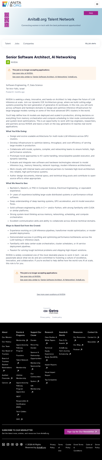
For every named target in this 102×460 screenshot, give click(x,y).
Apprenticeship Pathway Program (22, 348)
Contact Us (92, 337)
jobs (17, 43)
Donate (33, 340)
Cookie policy (57, 317)
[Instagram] (6, 15)
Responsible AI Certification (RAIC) (22, 404)
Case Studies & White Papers (51, 338)
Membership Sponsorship (36, 364)
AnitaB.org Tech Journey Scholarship (64, 351)
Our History (6, 341)
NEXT (18, 396)
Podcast (76, 349)
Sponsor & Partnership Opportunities (36, 355)
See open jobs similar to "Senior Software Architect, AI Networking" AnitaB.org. (44, 77)
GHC (18, 419)
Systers (33, 381)
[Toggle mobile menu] (97, 4)
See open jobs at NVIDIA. (22, 73)
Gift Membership (35, 387)
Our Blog (76, 345)
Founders (20, 355)
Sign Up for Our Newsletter (80, 431)
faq (91, 13)
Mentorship (20, 340)
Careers (5, 382)
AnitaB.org (41, 447)
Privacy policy (45, 317)
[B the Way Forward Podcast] (21, 444)
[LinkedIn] (3, 444)
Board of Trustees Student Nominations (7, 363)
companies (28, 43)
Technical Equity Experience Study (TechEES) (51, 352)
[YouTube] (12, 444)
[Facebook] (16, 444)
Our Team (6, 346)
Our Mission (7, 337)
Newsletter (92, 342)
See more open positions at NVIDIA (51, 294)
